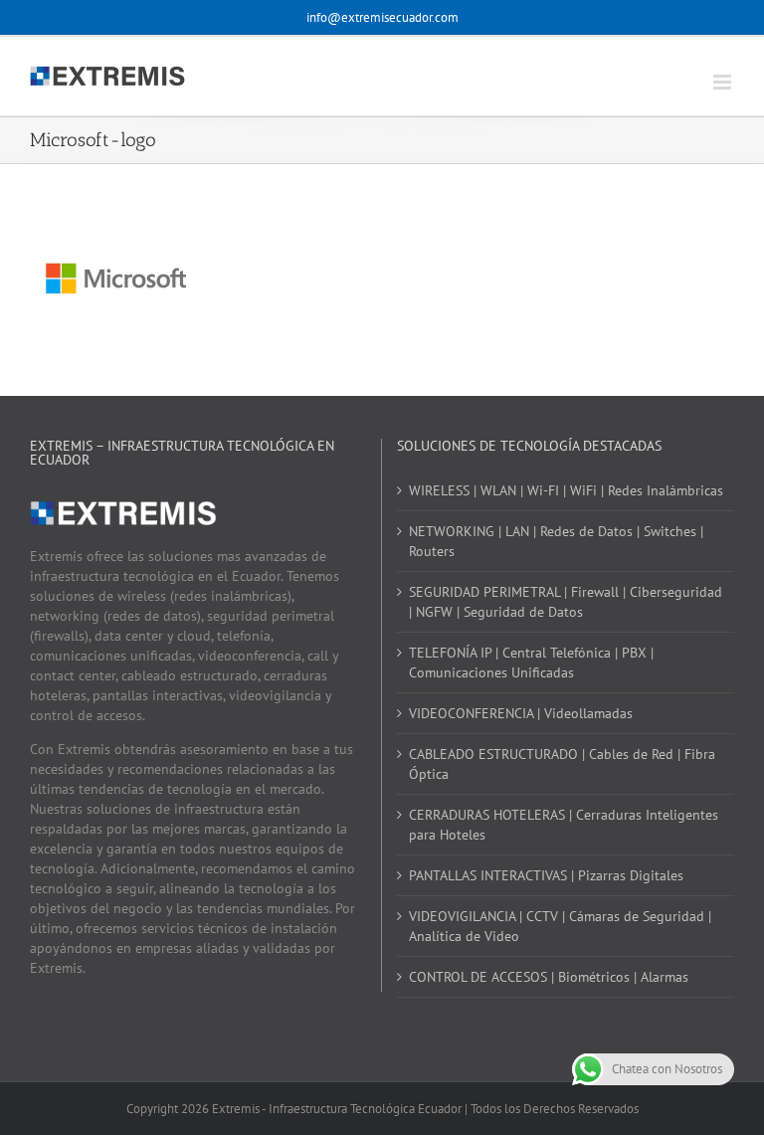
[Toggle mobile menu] (723, 82)
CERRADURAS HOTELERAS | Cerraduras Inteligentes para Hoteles (563, 825)
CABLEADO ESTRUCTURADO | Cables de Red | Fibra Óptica (562, 764)
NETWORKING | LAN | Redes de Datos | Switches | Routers (556, 541)
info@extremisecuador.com (382, 17)
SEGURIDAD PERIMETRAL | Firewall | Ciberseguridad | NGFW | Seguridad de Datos (565, 602)
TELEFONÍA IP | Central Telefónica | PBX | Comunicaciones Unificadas (531, 662)
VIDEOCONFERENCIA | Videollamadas (521, 713)
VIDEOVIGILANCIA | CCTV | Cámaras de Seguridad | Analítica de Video (560, 926)
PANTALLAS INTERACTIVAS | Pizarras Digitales (546, 875)
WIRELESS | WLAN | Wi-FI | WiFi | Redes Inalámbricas (566, 490)
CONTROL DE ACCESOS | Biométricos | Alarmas (548, 977)
